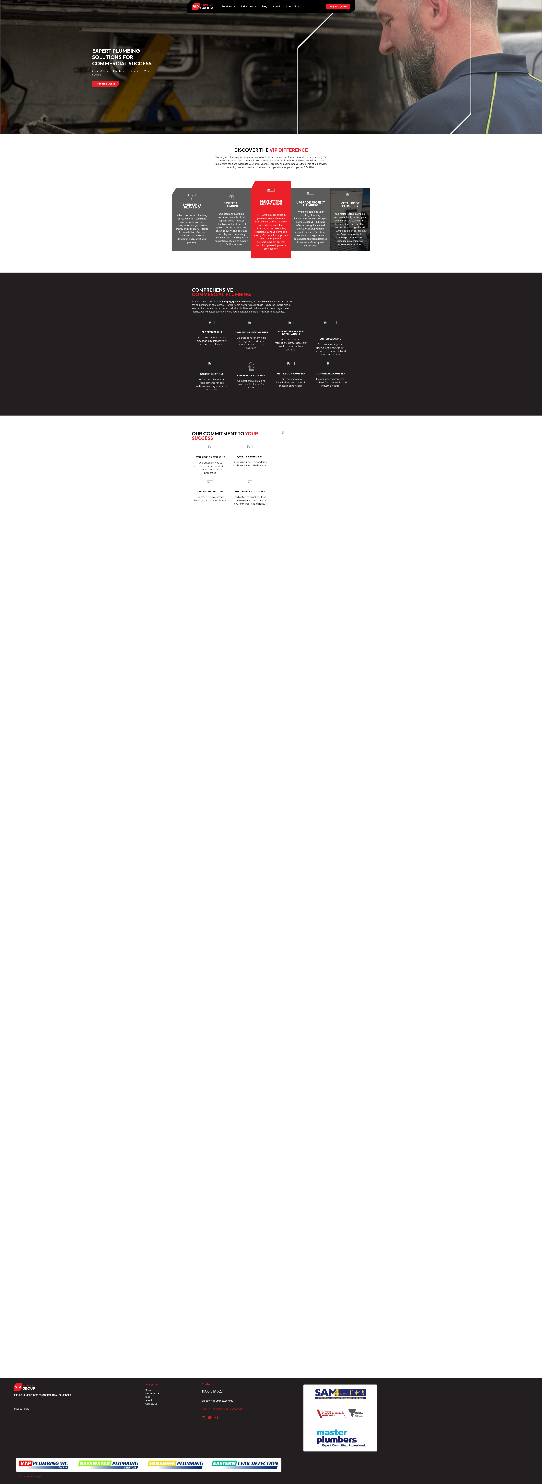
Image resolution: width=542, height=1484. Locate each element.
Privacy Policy (21, 1409)
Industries (247, 7)
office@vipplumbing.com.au (217, 1401)
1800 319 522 (212, 1391)
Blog (264, 7)
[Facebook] (210, 1417)
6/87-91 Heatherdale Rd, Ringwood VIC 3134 (226, 1409)
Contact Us (292, 7)
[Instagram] (216, 1417)
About (276, 7)
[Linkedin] (203, 1417)
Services (227, 7)
